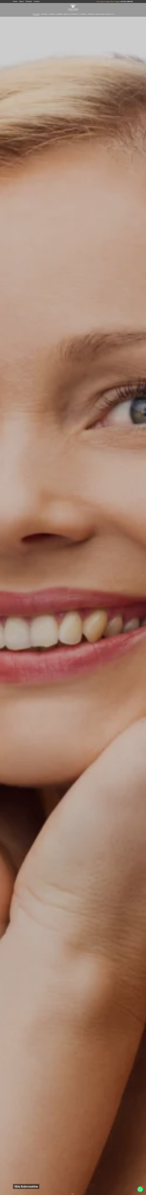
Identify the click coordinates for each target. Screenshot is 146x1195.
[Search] (113, 14)
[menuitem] (15, 1)
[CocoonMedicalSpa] (73, 7)
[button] (140, 1189)
